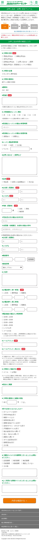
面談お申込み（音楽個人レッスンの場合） (18, 64)
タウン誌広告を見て (10, 439)
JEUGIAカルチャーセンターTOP (11, 510)
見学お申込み (8, 59)
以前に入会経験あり (18, 182)
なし (24, 402)
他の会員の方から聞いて (12, 431)
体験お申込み (20, 56)
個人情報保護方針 (6, 522)
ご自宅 (6, 293)
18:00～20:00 (8, 325)
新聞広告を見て (9, 442)
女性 (20, 209)
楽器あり (7, 136)
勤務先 (23, 293)
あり (5, 402)
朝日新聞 (16, 460)
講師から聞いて (9, 437)
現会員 (6, 182)
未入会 (31, 182)
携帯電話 (15, 293)
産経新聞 (16, 463)
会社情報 (4, 518)
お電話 (14, 372)
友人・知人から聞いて (11, 434)
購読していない (28, 463)
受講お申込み (8, 56)
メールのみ (7, 331)
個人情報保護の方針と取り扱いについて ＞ (26, 31)
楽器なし (16, 136)
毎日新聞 (26, 460)
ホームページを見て (10, 412)
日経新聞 (7, 463)
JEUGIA (3, 514)
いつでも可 (7, 328)
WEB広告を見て (9, 420)
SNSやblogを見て (10, 414)
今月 (5, 145)
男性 (27, 209)
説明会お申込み (9, 62)
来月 (11, 145)
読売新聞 (7, 460)
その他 (19, 145)
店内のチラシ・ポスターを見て (14, 426)
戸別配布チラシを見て (11, 428)
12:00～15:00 (8, 319)
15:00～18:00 (8, 322)
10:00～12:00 (8, 317)
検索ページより (9, 417)
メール (6, 372)
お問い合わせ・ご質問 (25, 62)
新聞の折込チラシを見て (12, 423)
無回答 (21, 211)
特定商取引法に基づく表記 (9, 526)
